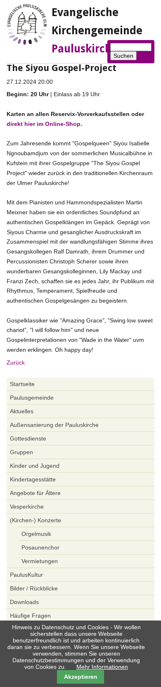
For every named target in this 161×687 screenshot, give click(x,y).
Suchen (123, 55)
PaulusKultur (26, 574)
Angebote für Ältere (35, 493)
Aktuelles (21, 411)
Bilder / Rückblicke (34, 588)
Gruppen (21, 452)
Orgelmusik (36, 534)
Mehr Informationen (102, 666)
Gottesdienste (28, 438)
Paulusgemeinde (32, 397)
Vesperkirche (27, 506)
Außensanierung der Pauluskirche (54, 425)
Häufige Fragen (30, 615)
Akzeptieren (80, 676)
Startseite (22, 384)
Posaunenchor (40, 547)
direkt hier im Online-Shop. (44, 124)
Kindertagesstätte (33, 479)
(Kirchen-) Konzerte (35, 520)
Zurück (16, 362)
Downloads (24, 602)
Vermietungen (39, 561)
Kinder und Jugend (34, 465)
